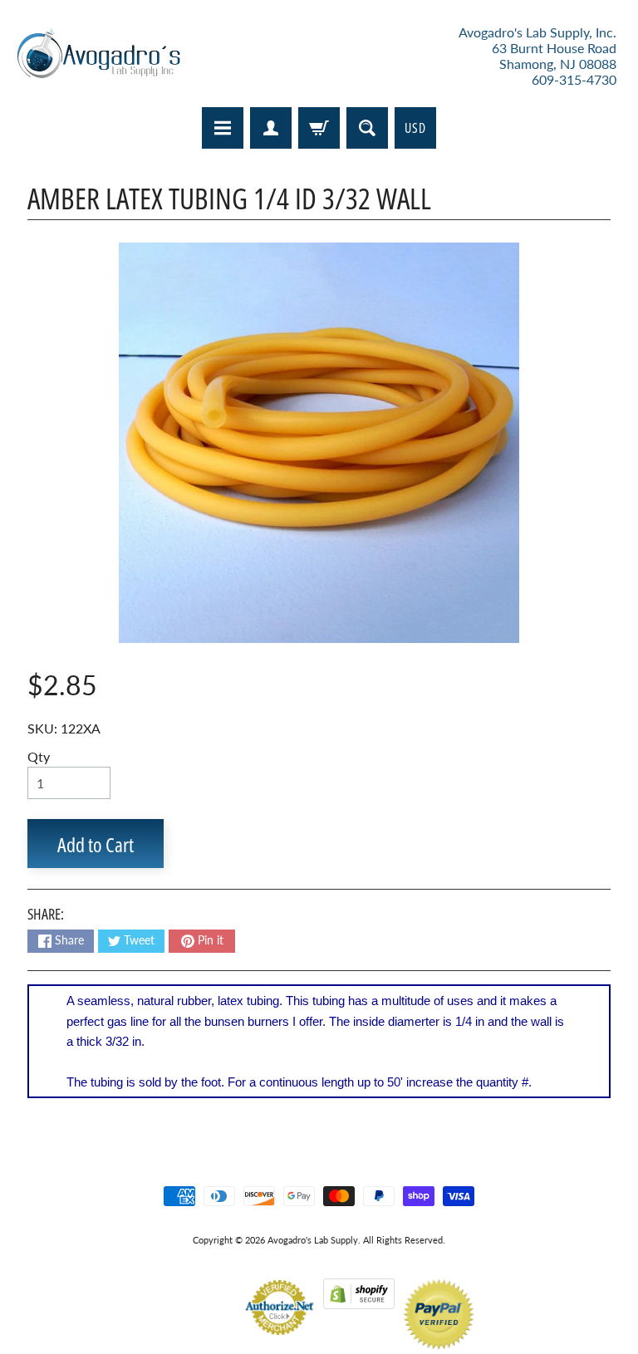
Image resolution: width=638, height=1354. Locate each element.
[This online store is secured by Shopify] (359, 1299)
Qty (38, 756)
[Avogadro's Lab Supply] (98, 56)
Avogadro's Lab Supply (312, 1239)
